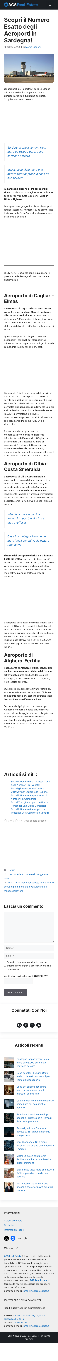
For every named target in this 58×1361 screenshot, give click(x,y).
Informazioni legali (14, 1229)
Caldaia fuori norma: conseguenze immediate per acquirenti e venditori (35, 1104)
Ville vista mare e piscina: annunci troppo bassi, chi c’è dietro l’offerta (26, 518)
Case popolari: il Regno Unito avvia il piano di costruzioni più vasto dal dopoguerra (33, 1076)
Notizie (11, 870)
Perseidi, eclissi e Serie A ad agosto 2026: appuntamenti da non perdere (33, 1132)
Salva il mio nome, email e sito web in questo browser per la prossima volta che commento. (29, 966)
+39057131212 (23, 1322)
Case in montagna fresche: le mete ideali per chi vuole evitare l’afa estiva (28, 540)
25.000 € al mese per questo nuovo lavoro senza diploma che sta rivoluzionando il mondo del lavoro (29, 886)
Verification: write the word (26, 976)
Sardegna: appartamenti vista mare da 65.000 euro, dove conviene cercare (26, 152)
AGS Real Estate (29, 1336)
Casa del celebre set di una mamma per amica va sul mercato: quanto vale (31, 1090)
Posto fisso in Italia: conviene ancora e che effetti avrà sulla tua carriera (35, 1187)
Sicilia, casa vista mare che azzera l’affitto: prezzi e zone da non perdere (28, 174)
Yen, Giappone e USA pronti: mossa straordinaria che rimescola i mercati (35, 1145)
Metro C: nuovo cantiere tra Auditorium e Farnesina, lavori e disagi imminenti (34, 1159)
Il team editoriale (13, 1220)
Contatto (8, 1225)
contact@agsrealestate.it (35, 1290)
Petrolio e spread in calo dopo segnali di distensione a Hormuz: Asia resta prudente (34, 1118)
